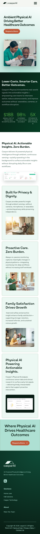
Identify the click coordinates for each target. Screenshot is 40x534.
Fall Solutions (8, 497)
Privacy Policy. (29, 528)
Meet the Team (9, 512)
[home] (11, 3)
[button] (35, 3)
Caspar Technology (10, 500)
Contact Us (20, 530)
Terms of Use (18, 528)
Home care (8, 493)
